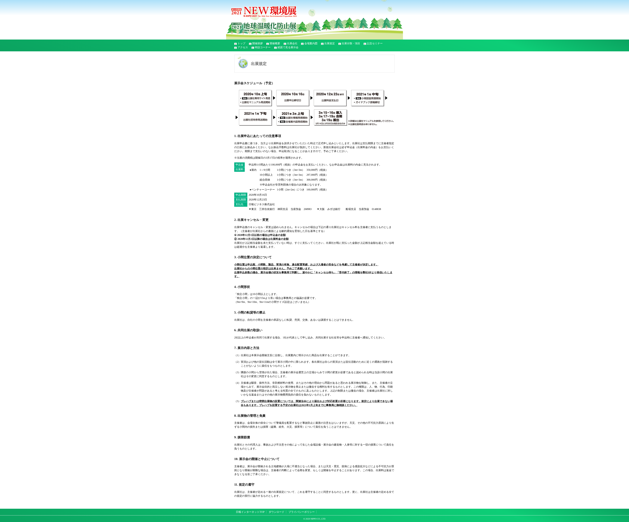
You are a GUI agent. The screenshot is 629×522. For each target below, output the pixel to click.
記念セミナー (375, 43)
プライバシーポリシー (301, 512)
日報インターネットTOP (250, 512)
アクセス (243, 47)
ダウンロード (276, 512)
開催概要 (275, 43)
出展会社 (292, 43)
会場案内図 (310, 43)
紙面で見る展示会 (287, 47)
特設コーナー (263, 47)
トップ (241, 43)
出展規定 (329, 43)
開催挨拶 (257, 43)
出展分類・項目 (351, 43)
